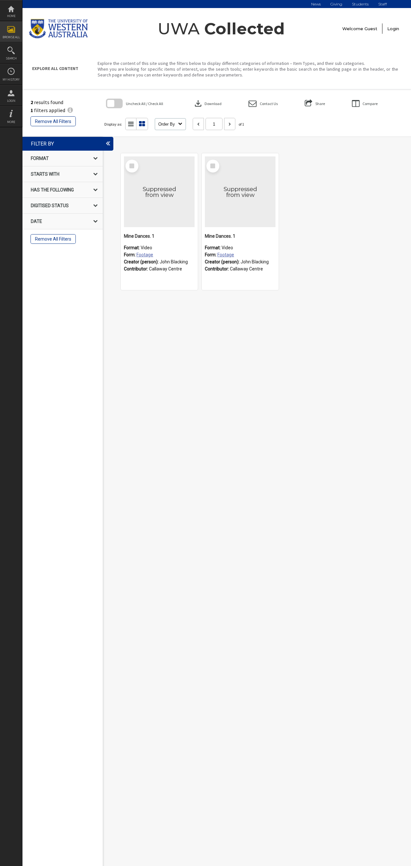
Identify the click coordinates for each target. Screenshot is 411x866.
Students (360, 4)
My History (11, 79)
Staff (382, 4)
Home (11, 16)
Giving (336, 4)
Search (11, 58)
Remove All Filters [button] (53, 121)
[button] (263, 104)
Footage (144, 254)
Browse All (11, 37)
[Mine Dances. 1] (159, 191)
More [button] (11, 122)
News (316, 4)
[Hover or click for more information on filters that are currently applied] (70, 110)
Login (11, 101)
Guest (370, 28)
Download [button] (207, 103)
